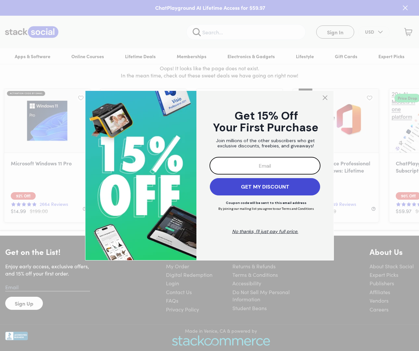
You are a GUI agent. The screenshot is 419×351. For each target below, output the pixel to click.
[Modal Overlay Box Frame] (209, 175)
